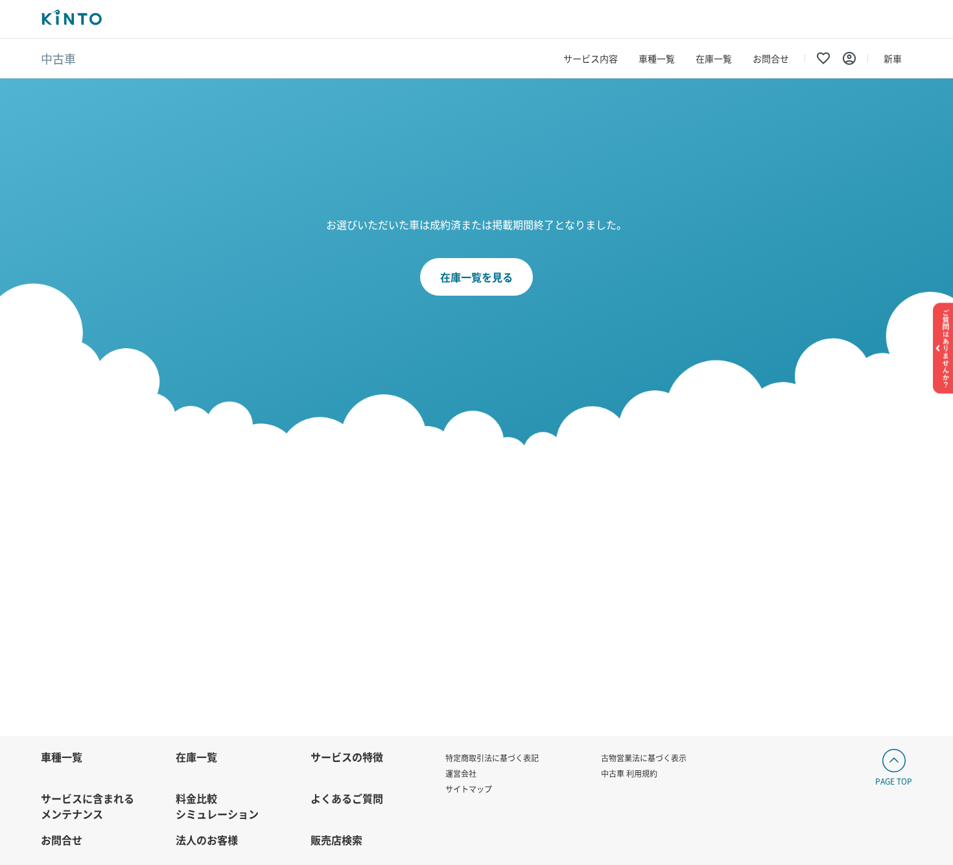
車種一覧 (657, 58)
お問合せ (771, 58)
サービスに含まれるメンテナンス (87, 806)
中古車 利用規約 (629, 773)
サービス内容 (590, 58)
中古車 (58, 58)
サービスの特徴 (347, 756)
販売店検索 (336, 839)
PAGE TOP (893, 781)
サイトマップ (468, 788)
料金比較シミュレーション (217, 806)
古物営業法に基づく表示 (644, 757)
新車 (893, 58)
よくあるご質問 (347, 798)
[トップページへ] (71, 19)
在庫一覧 (714, 58)
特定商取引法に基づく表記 (492, 757)
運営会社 (460, 773)
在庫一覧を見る (476, 277)
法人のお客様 (207, 839)
